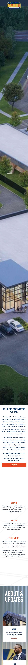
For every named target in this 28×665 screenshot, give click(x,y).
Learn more (14, 465)
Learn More (14, 638)
